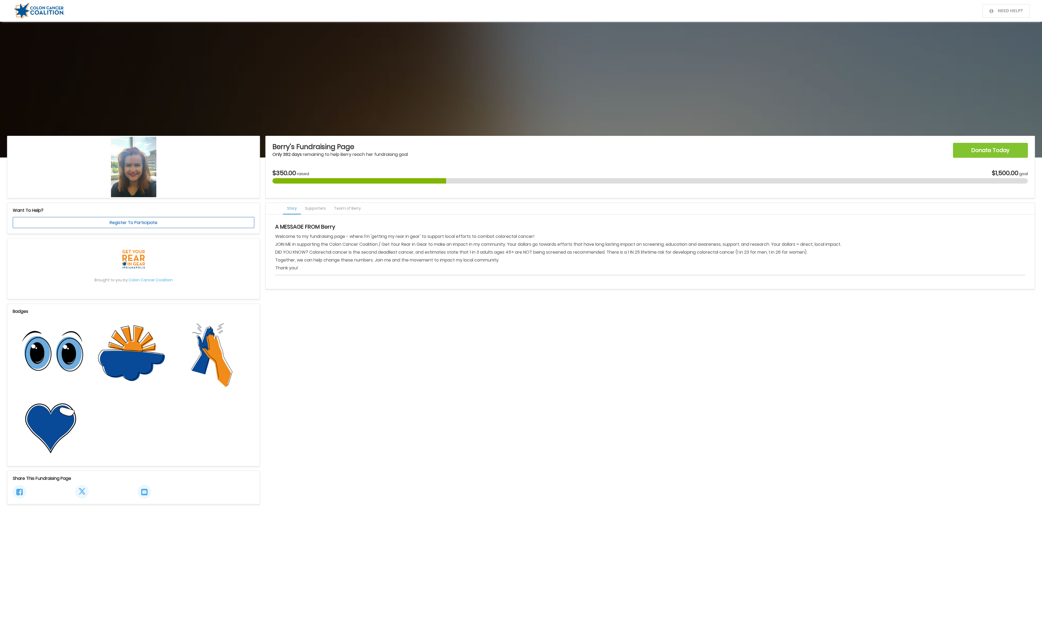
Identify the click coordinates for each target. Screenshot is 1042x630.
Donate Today (990, 150)
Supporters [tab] (315, 208)
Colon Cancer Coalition (151, 280)
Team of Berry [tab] (347, 208)
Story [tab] (292, 208)
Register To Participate (133, 222)
